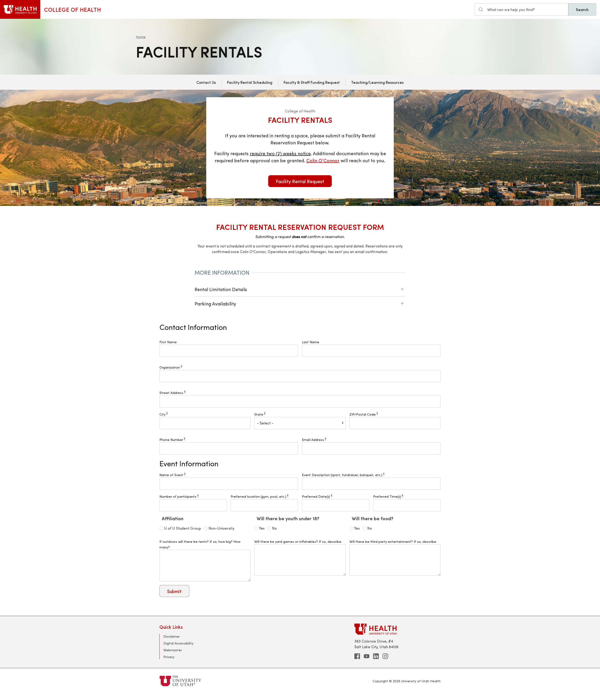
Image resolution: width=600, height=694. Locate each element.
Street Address (172, 392)
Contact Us (206, 82)
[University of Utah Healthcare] (397, 629)
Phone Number (172, 439)
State (259, 414)
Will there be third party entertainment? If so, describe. (393, 541)
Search (582, 9)
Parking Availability (215, 303)
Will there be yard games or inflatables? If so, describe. (298, 541)
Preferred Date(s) (317, 496)
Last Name (310, 342)
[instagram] (385, 656)
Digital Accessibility (178, 643)
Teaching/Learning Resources (377, 82)
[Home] (20, 9)
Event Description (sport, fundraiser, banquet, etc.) (343, 475)
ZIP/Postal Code (363, 414)
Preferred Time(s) (388, 496)
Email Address (314, 439)
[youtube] (366, 656)
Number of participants (179, 496)
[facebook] (357, 656)
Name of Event (172, 475)
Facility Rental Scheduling (249, 82)
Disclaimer (171, 636)
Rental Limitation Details (221, 289)
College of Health (72, 9)
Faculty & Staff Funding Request (312, 82)
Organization (170, 367)
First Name (168, 342)
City (163, 414)
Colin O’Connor (322, 160)
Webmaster (172, 650)
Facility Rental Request (300, 181)
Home (141, 37)
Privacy (168, 657)
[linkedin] (376, 656)
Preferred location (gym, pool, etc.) (259, 496)
